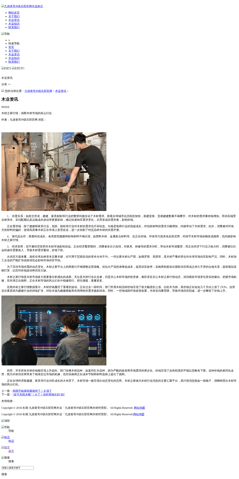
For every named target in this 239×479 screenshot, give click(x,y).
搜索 (4, 474)
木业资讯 (14, 54)
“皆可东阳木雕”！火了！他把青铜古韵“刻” (39, 394)
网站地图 (139, 407)
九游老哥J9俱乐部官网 (38, 90)
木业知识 (14, 58)
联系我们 (14, 61)
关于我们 (14, 50)
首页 (11, 47)
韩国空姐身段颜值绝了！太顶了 (32, 390)
